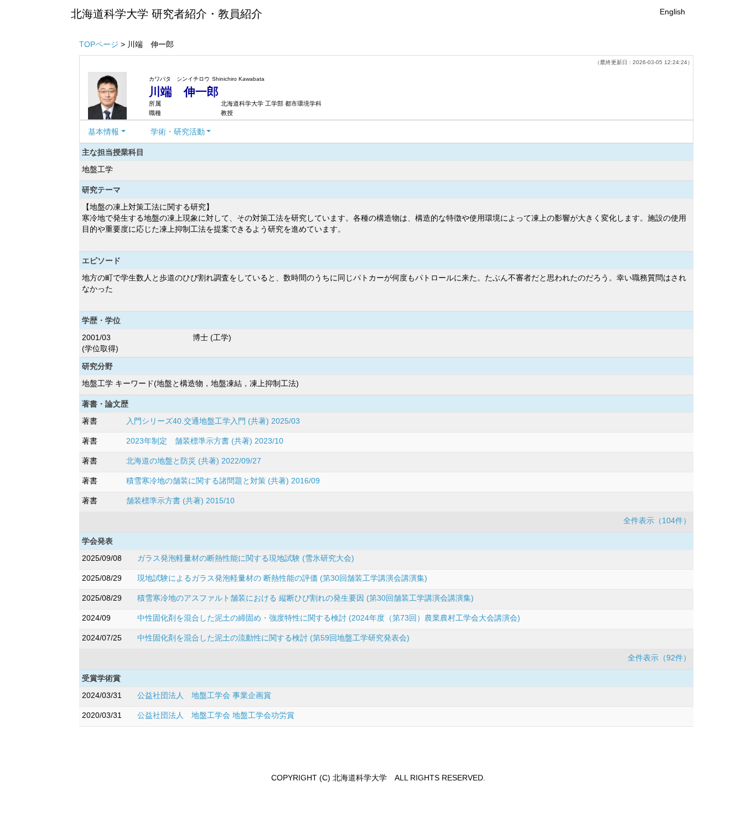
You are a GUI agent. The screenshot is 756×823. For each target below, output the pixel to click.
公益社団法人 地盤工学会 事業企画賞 (204, 695)
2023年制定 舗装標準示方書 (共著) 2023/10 (204, 440)
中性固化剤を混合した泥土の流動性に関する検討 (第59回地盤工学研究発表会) (273, 637)
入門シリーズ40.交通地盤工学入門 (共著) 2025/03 (213, 420)
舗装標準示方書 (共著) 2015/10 (180, 500)
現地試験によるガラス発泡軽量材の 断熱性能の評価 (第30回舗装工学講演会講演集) (282, 578)
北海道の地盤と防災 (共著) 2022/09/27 (193, 460)
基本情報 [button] (103, 131)
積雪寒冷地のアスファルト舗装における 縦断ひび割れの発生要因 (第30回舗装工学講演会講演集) (305, 597)
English (672, 11)
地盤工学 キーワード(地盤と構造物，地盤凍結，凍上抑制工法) (190, 383)
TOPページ (98, 44)
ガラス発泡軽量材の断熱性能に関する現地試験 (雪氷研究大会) (245, 558)
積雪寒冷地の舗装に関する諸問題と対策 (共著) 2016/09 (223, 480)
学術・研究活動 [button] (178, 131)
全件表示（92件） (659, 657)
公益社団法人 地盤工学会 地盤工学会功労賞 (215, 715)
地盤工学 (97, 169)
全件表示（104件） (657, 520)
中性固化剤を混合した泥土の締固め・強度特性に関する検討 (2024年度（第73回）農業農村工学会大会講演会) (328, 617)
